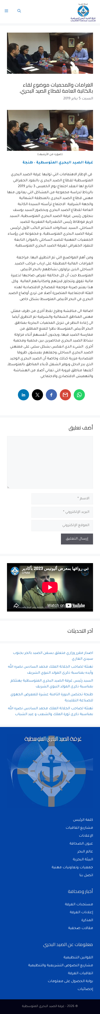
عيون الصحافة (81, 844)
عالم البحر (85, 852)
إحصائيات (85, 989)
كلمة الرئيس (83, 820)
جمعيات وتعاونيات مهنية (72, 868)
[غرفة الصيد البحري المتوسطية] (83, 11)
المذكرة (87, 921)
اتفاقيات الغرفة (80, 974)
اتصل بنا (86, 876)
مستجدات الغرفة (79, 905)
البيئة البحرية (83, 860)
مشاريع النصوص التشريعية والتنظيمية (60, 966)
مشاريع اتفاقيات (79, 828)
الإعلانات (86, 836)
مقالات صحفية (80, 928)
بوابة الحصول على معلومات (70, 982)
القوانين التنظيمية (78, 958)
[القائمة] (6, 12)
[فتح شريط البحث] (19, 12)
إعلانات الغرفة (81, 913)
